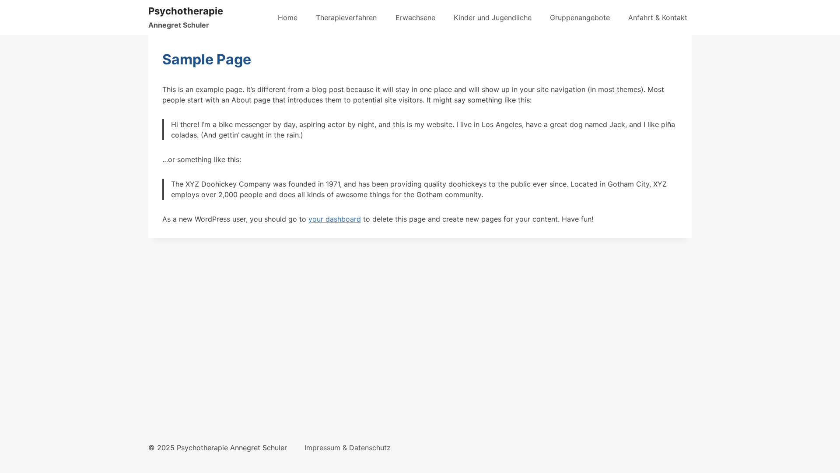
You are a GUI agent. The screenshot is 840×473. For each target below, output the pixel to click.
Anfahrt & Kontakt (657, 17)
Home (288, 17)
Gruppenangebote (580, 17)
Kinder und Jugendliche (493, 17)
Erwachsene (415, 17)
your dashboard (334, 219)
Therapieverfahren (346, 17)
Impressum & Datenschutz (347, 447)
